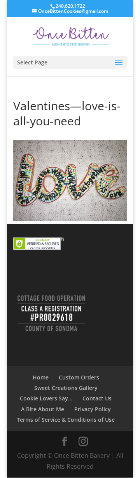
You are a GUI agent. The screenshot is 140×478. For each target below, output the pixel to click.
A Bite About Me (42, 409)
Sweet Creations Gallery (66, 387)
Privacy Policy (92, 409)
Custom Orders (79, 377)
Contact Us (97, 398)
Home (41, 377)
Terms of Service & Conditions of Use (66, 419)
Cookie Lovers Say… (46, 398)
